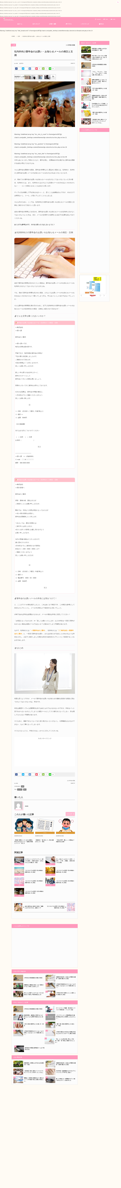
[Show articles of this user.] (18, 805)
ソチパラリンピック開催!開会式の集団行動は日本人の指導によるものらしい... (66, 1017)
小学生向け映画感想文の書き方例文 (33, 977)
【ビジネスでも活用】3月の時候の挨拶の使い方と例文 (34, 881)
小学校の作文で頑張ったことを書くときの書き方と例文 (66, 993)
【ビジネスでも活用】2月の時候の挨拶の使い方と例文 (65, 881)
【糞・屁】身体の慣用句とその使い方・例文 (65, 1024)
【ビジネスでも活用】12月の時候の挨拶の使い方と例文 (34, 892)
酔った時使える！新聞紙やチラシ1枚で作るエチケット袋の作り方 (65, 1079)
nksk (17, 63)
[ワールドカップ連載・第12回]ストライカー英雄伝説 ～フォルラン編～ (65, 1008)
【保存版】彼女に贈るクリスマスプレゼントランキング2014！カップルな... (34, 1071)
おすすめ (20, 789)
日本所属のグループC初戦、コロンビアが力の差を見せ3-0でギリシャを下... (100, 105)
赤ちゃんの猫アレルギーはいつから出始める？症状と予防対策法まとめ (34, 993)
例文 (25, 789)
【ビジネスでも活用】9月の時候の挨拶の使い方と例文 (65, 871)
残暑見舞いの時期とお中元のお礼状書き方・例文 (34, 1063)
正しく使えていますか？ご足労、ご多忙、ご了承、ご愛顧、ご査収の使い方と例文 (65, 860)
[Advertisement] (29, 752)
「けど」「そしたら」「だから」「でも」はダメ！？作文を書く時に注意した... (99, 73)
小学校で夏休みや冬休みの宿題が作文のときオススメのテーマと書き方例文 (66, 1032)
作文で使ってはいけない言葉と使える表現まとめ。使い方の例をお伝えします (99, 57)
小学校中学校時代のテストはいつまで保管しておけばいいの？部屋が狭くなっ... (66, 986)
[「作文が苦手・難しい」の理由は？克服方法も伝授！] (65, 825)
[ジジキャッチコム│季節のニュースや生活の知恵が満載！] (8, 19)
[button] (118, 2)
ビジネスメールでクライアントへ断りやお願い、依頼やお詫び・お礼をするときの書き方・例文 (34, 860)
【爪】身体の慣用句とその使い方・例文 (34, 1024)
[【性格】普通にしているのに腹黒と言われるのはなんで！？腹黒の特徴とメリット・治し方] (24, 825)
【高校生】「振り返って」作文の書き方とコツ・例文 (44, 840)
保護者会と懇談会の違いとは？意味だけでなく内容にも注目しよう (34, 985)
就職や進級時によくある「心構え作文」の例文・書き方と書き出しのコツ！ (99, 81)
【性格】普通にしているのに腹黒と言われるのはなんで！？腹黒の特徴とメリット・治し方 (23, 841)
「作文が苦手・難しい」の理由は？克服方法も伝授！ (65, 840)
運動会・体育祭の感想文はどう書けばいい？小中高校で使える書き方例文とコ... (34, 1079)
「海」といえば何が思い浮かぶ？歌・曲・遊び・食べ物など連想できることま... (65, 1040)
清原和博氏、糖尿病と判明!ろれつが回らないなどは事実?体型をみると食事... (33, 1017)
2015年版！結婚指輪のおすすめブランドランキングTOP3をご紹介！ (66, 1071)
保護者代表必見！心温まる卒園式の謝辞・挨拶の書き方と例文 (66, 977)
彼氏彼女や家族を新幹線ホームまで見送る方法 (34, 1048)
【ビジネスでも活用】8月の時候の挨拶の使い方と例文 (34, 871)
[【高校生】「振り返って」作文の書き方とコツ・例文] (45, 825)
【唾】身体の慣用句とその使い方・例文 (99, 113)
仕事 (14, 45)
